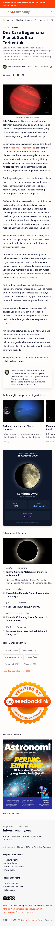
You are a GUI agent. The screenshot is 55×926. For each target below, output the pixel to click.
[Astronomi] (21, 602)
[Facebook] (47, 847)
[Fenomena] (22, 568)
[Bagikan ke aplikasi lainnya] (28, 75)
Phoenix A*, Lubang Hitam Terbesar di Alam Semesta (26, 619)
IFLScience (32, 277)
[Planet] (21, 589)
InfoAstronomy (11, 883)
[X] (14, 847)
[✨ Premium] (8, 20)
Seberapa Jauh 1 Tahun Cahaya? (23, 606)
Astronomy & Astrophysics (22, 147)
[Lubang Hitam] (24, 613)
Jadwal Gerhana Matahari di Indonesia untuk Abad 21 (27, 573)
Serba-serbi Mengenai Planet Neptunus (18, 428)
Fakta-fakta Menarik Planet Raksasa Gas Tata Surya (27, 595)
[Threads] (37, 847)
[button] (46, 12)
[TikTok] (28, 847)
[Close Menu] (51, 4)
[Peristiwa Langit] (41, 20)
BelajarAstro (9, 890)
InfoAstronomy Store (13, 886)
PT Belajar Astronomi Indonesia (32, 920)
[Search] (51, 12)
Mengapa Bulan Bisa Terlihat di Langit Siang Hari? (26, 632)
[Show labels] (17, 670)
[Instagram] (7, 847)
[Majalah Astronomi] (24, 20)
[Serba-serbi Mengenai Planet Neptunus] (23, 411)
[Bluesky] (20, 847)
